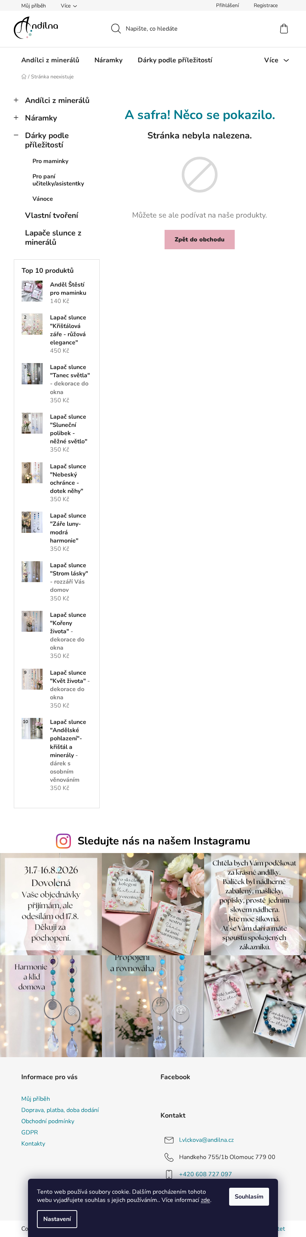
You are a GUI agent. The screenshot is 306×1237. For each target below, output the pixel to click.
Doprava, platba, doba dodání (60, 1110)
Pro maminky (50, 161)
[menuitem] (50, 60)
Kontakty (33, 1144)
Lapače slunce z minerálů (53, 237)
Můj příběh (33, 5)
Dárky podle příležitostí (47, 140)
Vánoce (42, 199)
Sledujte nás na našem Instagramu (164, 841)
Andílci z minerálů (57, 100)
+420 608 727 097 (205, 1174)
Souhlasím (249, 1197)
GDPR (29, 1132)
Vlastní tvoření (51, 215)
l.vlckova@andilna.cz (206, 1140)
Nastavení (57, 1219)
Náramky (41, 118)
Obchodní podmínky (47, 1121)
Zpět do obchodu (200, 239)
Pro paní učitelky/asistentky (58, 180)
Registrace (266, 5)
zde (205, 1200)
